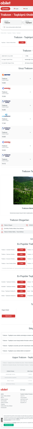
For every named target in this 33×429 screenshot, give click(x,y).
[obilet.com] (9, 4)
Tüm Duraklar (4, 400)
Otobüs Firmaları (4, 402)
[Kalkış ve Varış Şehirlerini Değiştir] (22, 22)
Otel (26, 8)
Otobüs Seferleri (4, 399)
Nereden (7, 21)
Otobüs (6, 8)
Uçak (16, 8)
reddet (17, 418)
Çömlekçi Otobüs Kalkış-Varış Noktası (14, 228)
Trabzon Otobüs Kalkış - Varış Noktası (14, 232)
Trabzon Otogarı (8, 225)
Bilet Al (2, 397)
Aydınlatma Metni (7, 419)
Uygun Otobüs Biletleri (5, 395)
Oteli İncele (8, 316)
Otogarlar (3, 404)
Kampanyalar (4, 407)
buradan (14, 422)
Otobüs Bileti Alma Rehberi (6, 405)
